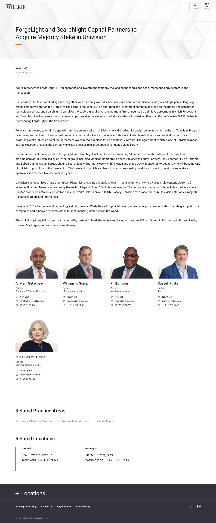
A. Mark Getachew (29, 283)
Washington (26, 370)
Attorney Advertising (25, 506)
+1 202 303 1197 (28, 378)
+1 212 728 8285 (75, 305)
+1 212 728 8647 (28, 305)
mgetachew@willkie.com (32, 301)
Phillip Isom (119, 283)
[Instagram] (199, 506)
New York (24, 297)
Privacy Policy (83, 506)
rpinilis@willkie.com (171, 301)
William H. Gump (75, 283)
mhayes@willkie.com (30, 374)
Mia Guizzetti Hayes (30, 357)
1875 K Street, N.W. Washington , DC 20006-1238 (107, 457)
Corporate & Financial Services (34, 421)
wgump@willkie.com (77, 301)
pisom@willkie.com (124, 301)
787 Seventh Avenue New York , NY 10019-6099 (42, 457)
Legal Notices (64, 506)
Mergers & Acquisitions (75, 421)
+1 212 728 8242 (170, 305)
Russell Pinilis (168, 283)
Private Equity (105, 421)
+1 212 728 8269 (123, 305)
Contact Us (46, 506)
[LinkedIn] (190, 506)
